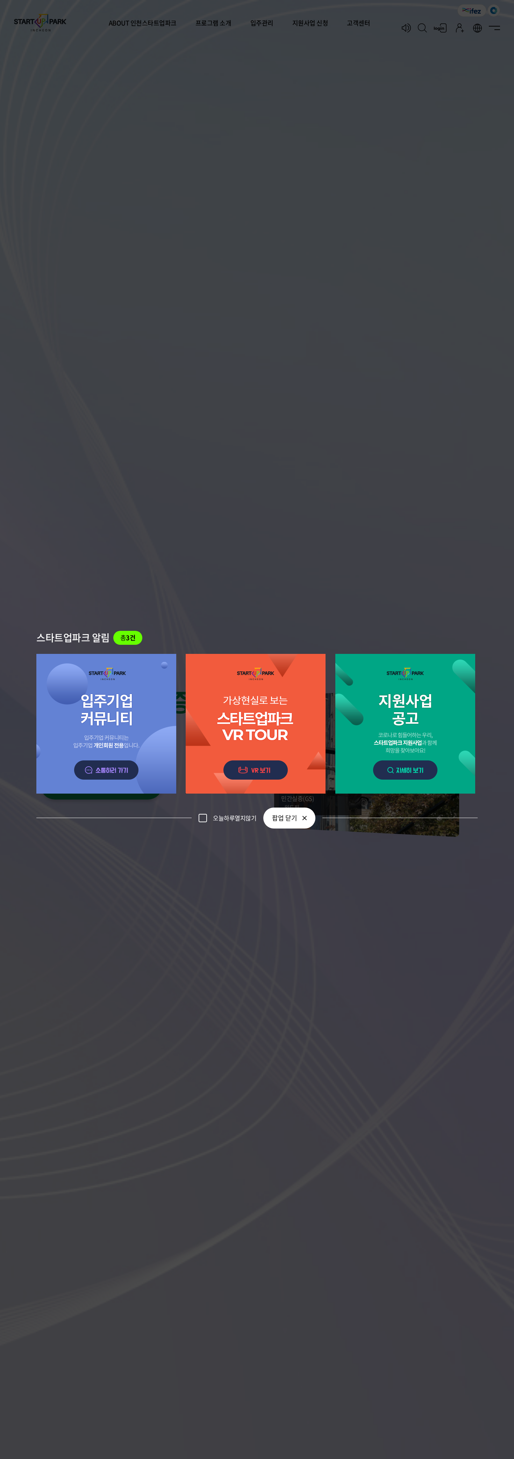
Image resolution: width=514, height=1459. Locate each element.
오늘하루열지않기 (234, 818)
